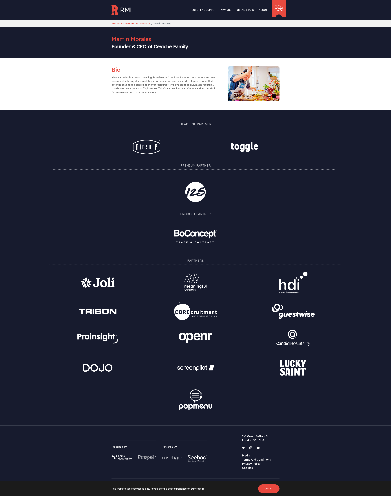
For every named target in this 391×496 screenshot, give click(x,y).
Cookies (247, 468)
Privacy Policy (251, 463)
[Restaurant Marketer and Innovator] (121, 10)
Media (246, 455)
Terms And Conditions (256, 459)
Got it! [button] (269, 488)
